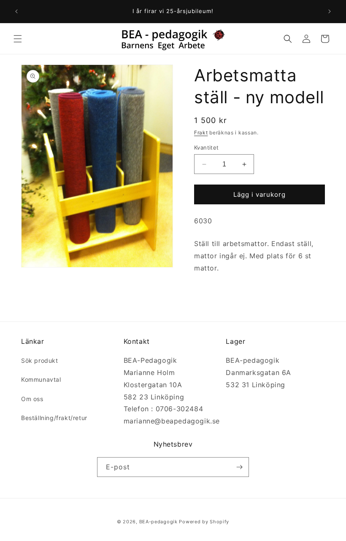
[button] (17, 38)
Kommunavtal (41, 379)
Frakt (201, 132)
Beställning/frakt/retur (54, 417)
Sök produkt (39, 360)
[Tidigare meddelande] (16, 11)
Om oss (32, 398)
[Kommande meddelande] (329, 11)
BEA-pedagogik (158, 522)
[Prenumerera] (239, 467)
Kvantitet (206, 147)
